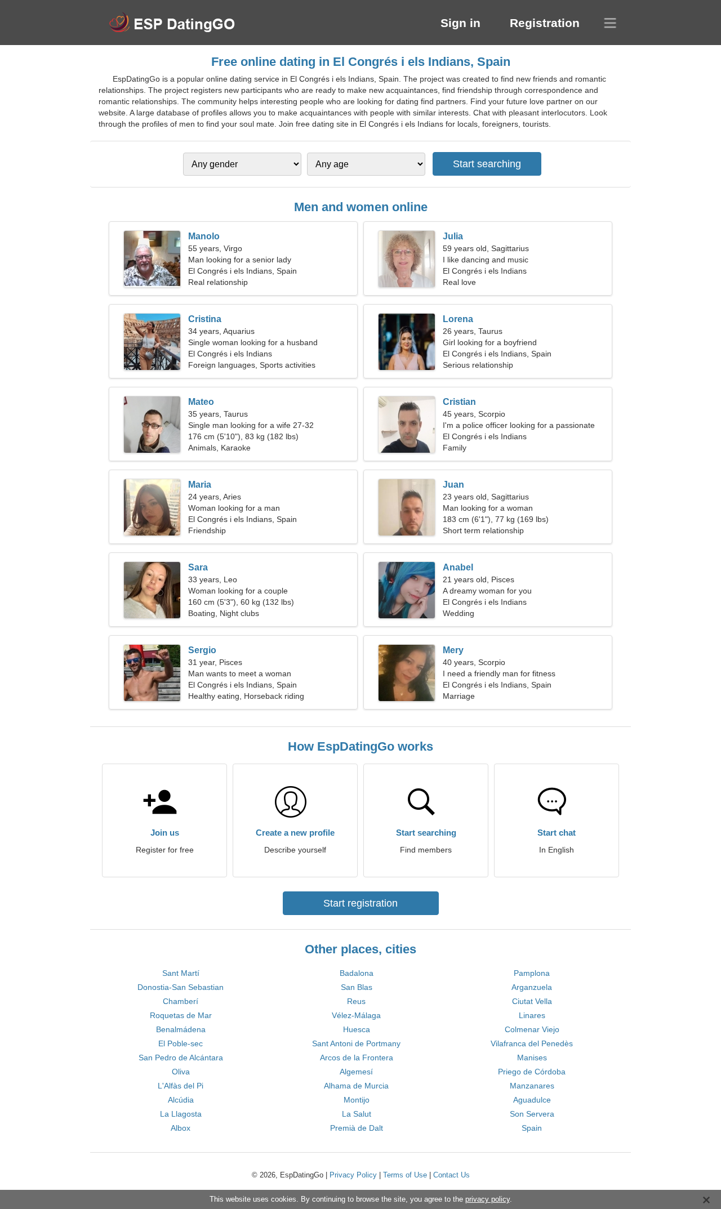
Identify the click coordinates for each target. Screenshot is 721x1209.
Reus (356, 1001)
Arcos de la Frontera (356, 1057)
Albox (180, 1127)
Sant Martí (180, 973)
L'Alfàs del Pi (180, 1085)
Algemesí (356, 1071)
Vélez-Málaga (356, 1015)
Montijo (357, 1099)
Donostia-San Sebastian (180, 987)
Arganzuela (531, 987)
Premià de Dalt (356, 1127)
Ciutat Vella (532, 1001)
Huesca (356, 1029)
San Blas (356, 987)
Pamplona (532, 973)
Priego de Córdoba (532, 1071)
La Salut (356, 1113)
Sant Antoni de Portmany (356, 1043)
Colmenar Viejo (532, 1029)
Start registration (360, 903)
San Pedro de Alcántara (181, 1057)
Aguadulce (532, 1099)
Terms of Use (405, 1175)
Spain (532, 1127)
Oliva (181, 1071)
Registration (545, 22)
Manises (532, 1057)
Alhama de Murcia (356, 1085)
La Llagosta (181, 1113)
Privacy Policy (353, 1175)
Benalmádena (181, 1029)
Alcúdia (181, 1099)
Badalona (356, 973)
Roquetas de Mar (181, 1015)
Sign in (460, 22)
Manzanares (532, 1085)
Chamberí (180, 1001)
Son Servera (532, 1113)
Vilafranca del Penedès (532, 1043)
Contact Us (451, 1175)
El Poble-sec (180, 1043)
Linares (532, 1015)
